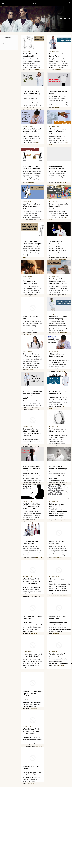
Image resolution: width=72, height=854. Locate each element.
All (3, 43)
